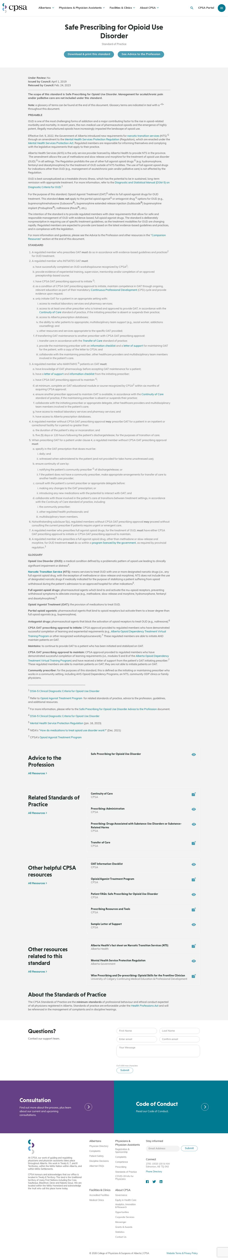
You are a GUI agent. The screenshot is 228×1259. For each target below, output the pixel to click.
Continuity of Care (50, 312)
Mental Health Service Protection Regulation (56, 723)
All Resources (37, 773)
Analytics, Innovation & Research (125, 1206)
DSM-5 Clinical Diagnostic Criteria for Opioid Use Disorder (64, 691)
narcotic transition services (143, 136)
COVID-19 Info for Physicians (124, 1177)
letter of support (133, 346)
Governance (121, 1195)
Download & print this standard (89, 54)
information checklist (103, 346)
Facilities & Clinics (121, 8)
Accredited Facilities (99, 1195)
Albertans (44, 8)
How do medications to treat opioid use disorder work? (73, 730)
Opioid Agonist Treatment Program (61, 698)
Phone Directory (154, 1172)
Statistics (119, 1232)
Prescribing (120, 1167)
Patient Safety (96, 1156)
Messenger (120, 1222)
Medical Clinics (96, 1200)
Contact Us (120, 1237)
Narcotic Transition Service (45, 572)
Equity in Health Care (125, 1200)
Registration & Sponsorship (122, 1150)
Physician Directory (98, 1146)
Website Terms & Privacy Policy (182, 1253)
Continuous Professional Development (114, 290)
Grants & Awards (123, 1227)
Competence (121, 1162)
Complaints (95, 1151)
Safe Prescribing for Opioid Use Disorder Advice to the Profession (118, 709)
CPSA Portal (206, 8)
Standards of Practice (126, 1172)
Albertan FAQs (96, 1166)
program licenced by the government (114, 543)
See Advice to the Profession (141, 54)
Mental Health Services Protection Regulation (92, 139)
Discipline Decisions (99, 1161)
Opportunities (122, 1212)
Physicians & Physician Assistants (80, 8)
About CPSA (148, 8)
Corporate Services (124, 1217)
